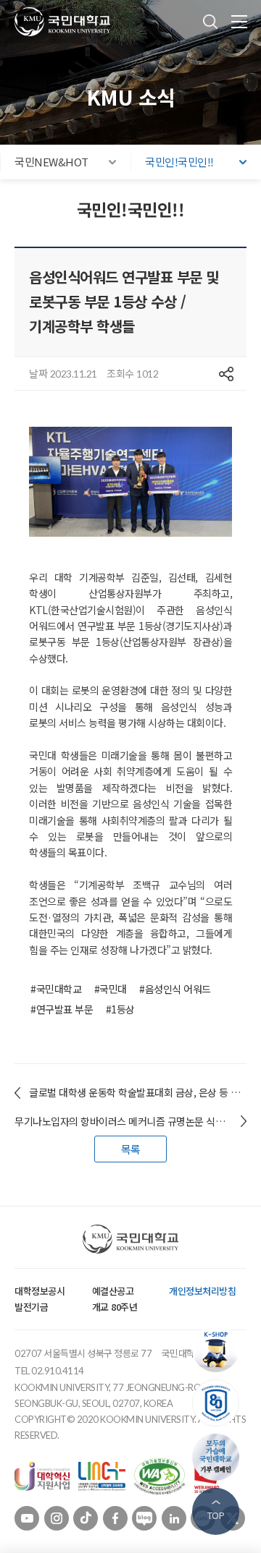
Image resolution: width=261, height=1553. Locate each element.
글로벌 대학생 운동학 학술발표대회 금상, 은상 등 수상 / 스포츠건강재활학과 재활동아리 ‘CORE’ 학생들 (137, 1092)
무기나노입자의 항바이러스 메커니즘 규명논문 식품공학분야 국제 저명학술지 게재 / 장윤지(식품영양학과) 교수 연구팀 (130, 1121)
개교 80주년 (115, 1307)
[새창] (42, 1475)
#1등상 (120, 1009)
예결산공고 (113, 1291)
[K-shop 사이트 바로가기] (219, 1348)
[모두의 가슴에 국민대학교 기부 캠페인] (219, 1457)
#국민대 (110, 989)
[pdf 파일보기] (159, 1475)
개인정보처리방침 (202, 1291)
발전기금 (31, 1307)
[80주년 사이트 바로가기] (219, 1402)
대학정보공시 (39, 1291)
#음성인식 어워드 (175, 989)
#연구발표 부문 (61, 1009)
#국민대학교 (55, 989)
